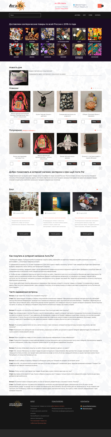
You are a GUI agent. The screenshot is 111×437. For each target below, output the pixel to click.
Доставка (77, 15)
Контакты (97, 15)
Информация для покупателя (62, 408)
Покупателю (57, 401)
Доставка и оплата (58, 406)
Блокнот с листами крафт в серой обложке (91, 157)
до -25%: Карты (60, 3)
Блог (84, 15)
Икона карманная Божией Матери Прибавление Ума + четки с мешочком (19, 115)
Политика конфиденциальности (63, 411)
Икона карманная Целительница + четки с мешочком (43, 157)
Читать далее (23, 234)
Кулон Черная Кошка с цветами (43, 115)
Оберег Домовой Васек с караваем (91, 115)
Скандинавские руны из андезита (67, 115)
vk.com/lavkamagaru (89, 406)
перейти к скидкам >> (28, 130)
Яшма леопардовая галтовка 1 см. (19, 157)
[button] (91, 88)
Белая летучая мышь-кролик (67, 157)
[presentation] (100, 126)
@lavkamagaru (87, 408)
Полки (90, 15)
